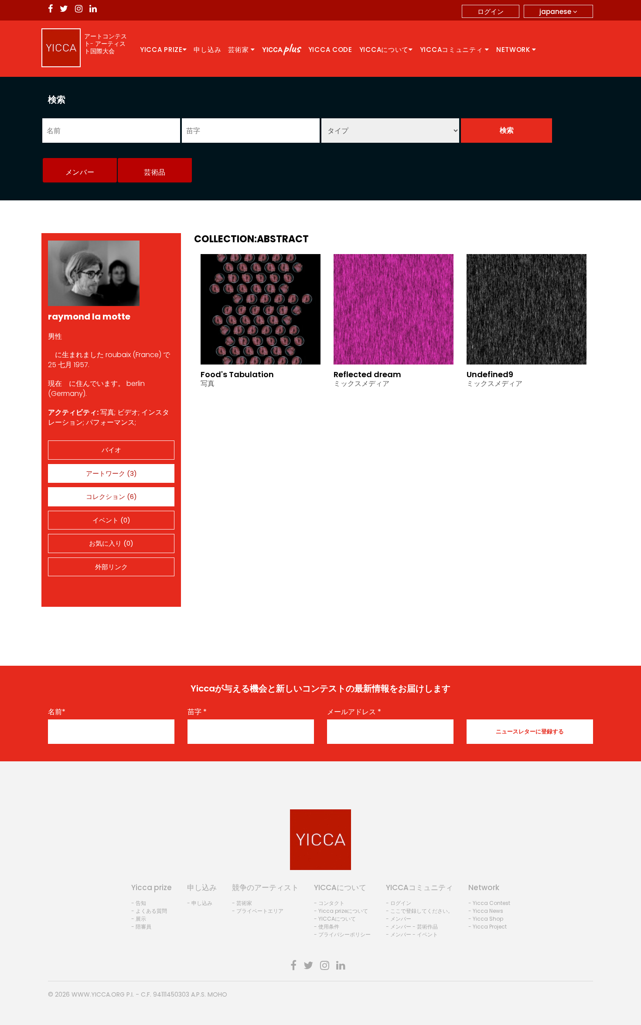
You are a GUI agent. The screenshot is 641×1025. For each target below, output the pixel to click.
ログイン (490, 11)
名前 (56, 712)
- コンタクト (329, 903)
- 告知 (138, 903)
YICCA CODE (330, 49)
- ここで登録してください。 (419, 911)
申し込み (207, 49)
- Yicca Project (487, 926)
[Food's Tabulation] (260, 308)
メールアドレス (354, 712)
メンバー (80, 172)
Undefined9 (490, 374)
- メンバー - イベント (412, 934)
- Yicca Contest (489, 903)
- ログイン (398, 903)
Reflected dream (367, 374)
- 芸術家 (242, 903)
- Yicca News (485, 911)
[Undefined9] (526, 308)
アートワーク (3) (111, 473)
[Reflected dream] (393, 308)
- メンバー (398, 918)
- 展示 (138, 918)
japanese (556, 11)
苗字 (197, 712)
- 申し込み (199, 903)
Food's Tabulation (237, 374)
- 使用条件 (326, 926)
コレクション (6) (111, 496)
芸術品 (155, 172)
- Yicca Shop (485, 918)
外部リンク (111, 566)
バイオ (111, 449)
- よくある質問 (149, 911)
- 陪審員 (141, 926)
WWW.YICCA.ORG (98, 994)
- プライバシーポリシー (342, 934)
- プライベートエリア (257, 911)
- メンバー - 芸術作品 (412, 926)
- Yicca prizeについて (341, 911)
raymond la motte (89, 316)
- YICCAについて (335, 918)
